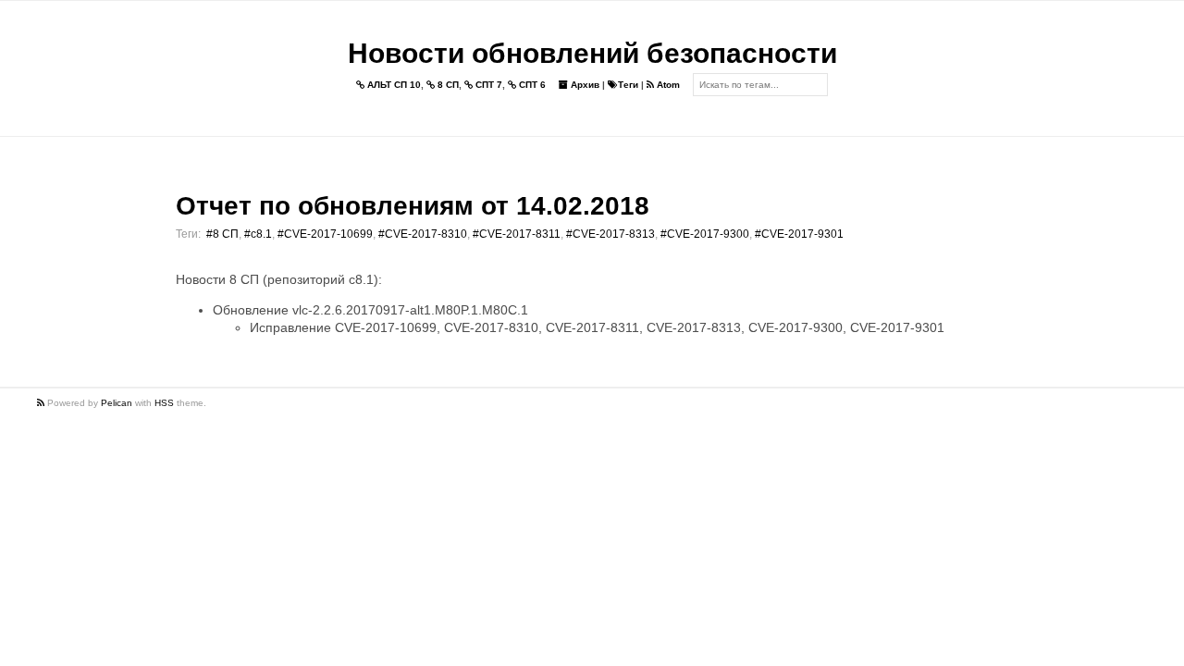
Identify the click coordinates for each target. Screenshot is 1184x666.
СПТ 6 (531, 85)
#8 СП (222, 234)
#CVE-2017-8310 (422, 234)
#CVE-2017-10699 (325, 234)
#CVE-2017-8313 (610, 234)
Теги (628, 85)
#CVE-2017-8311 (517, 234)
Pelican (116, 403)
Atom (667, 85)
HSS (164, 403)
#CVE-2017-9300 (704, 234)
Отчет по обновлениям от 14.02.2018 (412, 205)
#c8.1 (258, 234)
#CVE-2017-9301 (799, 234)
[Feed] (42, 403)
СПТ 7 (487, 85)
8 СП (447, 85)
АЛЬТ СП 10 (392, 85)
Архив (583, 85)
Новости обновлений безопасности (592, 53)
